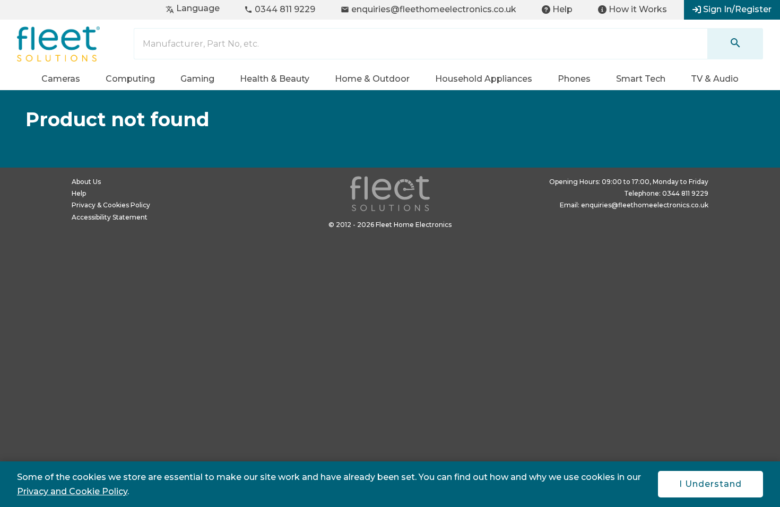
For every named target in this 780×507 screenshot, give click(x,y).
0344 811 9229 (279, 9)
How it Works (638, 9)
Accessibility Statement (110, 217)
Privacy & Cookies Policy (111, 205)
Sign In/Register (737, 9)
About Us (86, 182)
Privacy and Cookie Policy (72, 491)
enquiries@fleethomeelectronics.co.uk (428, 9)
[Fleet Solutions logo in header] (58, 44)
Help (562, 9)
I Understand (710, 484)
